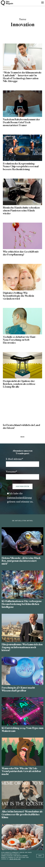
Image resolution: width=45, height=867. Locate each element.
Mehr (22, 437)
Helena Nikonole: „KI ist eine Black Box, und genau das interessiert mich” (21, 561)
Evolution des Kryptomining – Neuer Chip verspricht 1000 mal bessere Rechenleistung (21, 166)
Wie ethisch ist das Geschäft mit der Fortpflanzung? (20, 253)
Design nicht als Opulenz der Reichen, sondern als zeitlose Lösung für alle (19, 384)
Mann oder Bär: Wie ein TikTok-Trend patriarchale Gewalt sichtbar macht (21, 771)
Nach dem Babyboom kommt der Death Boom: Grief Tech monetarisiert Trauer (21, 122)
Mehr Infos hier (15, 859)
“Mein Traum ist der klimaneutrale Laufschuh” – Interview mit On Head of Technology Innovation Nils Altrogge (22, 77)
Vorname (11, 472)
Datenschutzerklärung (19, 498)
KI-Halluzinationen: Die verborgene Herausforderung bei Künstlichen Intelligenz (22, 604)
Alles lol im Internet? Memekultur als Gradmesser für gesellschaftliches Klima (22, 814)
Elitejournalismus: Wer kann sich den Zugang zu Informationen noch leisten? (22, 647)
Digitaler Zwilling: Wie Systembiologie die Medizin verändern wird (18, 296)
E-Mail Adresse (14, 459)
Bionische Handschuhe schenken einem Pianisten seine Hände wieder (21, 210)
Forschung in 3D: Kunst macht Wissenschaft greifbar (18, 689)
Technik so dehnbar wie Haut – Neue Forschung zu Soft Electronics (20, 340)
